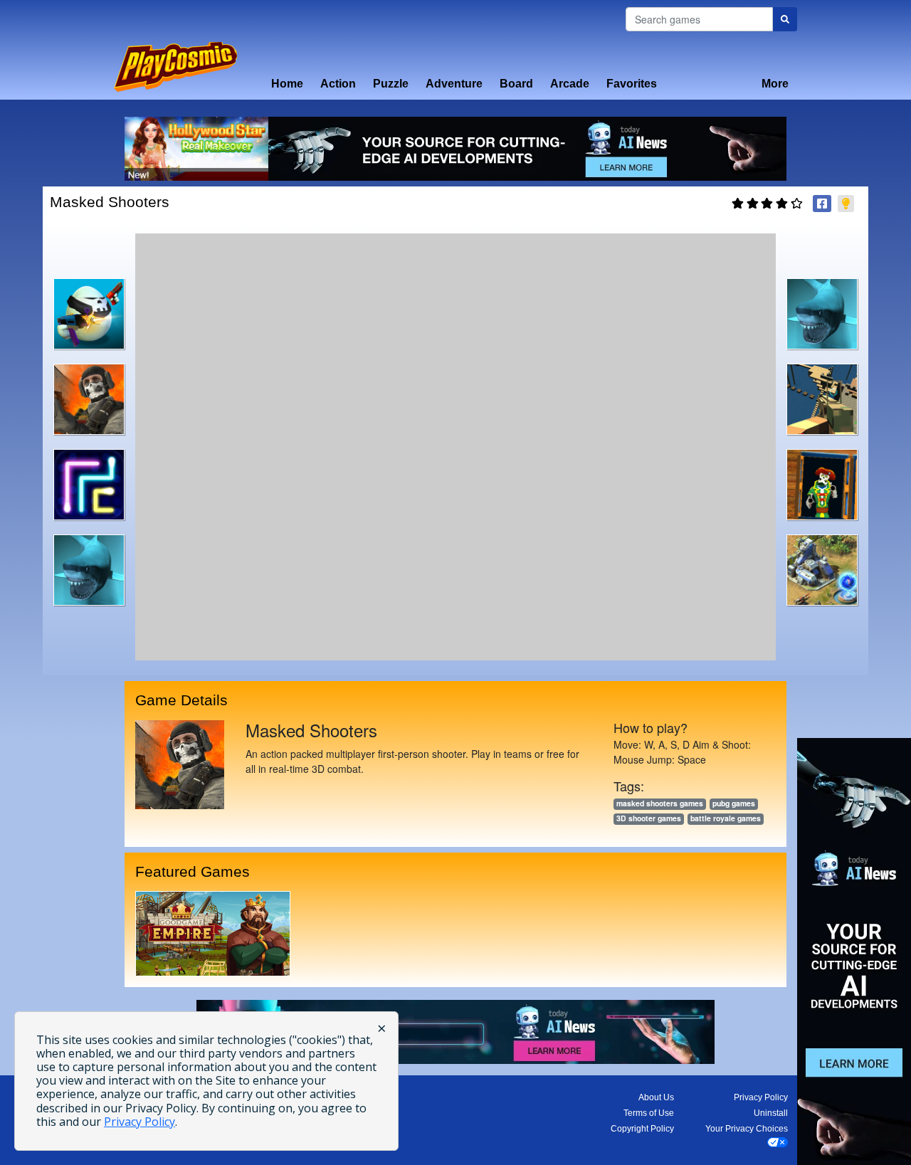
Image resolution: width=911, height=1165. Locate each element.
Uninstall (771, 1113)
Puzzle (391, 84)
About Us (656, 1097)
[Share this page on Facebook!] (822, 203)
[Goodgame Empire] (212, 933)
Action (338, 84)
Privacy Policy (761, 1097)
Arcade (569, 84)
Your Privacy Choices (746, 1129)
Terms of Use (648, 1113)
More (775, 84)
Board (516, 84)
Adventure (454, 84)
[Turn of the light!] (846, 203)
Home (287, 84)
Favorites (631, 84)
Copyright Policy (642, 1129)
